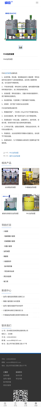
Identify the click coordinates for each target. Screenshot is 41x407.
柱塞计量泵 (8, 246)
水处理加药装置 (10, 187)
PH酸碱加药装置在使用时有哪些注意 (15, 315)
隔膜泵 (6, 256)
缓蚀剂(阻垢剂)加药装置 (10, 213)
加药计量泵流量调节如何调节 (13, 306)
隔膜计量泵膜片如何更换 (11, 301)
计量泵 (6, 231)
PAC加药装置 (13, 153)
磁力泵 (6, 281)
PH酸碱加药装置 (30, 187)
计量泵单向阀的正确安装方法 (13, 310)
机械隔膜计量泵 (9, 241)
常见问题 (19, 379)
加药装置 (8, 73)
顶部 (35, 405)
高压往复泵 (7, 276)
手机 (15, 405)
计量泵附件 (7, 261)
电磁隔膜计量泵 (9, 236)
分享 (5, 405)
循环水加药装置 (14, 156)
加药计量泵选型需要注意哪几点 (14, 297)
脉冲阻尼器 (8, 266)
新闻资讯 (19, 372)
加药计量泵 (7, 379)
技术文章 (19, 375)
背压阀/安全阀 (9, 271)
